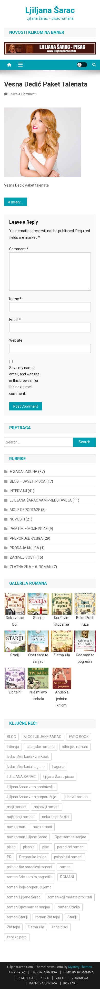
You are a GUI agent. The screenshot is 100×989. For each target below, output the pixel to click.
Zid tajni (13, 927)
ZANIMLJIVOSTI (23, 557)
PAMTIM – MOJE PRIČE (29, 529)
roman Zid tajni (47, 917)
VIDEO (59, 978)
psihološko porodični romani (29, 867)
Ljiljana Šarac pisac (58, 777)
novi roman (16, 827)
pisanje (29, 847)
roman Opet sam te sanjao (28, 907)
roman (65, 867)
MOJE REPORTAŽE (25, 510)
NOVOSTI (17, 519)
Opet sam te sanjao (70, 837)
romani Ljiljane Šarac (23, 897)
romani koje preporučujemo (29, 887)
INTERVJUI (18, 491)
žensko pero (17, 937)
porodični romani (70, 847)
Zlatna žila (35, 927)
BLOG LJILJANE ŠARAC (42, 737)
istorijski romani (75, 747)
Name (15, 299)
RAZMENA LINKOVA (43, 983)
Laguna (58, 767)
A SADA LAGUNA (23, 472)
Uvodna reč (17, 972)
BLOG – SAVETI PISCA (28, 481)
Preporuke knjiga (32, 857)
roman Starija (69, 907)
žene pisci (60, 927)
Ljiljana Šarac (50, 10)
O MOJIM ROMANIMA (78, 972)
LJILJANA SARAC (21, 777)
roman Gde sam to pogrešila (30, 877)
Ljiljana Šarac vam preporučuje (31, 797)
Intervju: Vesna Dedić (19, 202)
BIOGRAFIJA (79, 978)
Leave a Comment (22, 94)
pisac (11, 847)
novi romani (42, 827)
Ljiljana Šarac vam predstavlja (31, 787)
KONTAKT (70, 983)
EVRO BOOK (78, 737)
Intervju (13, 747)
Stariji (72, 917)
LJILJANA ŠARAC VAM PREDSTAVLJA (41, 500)
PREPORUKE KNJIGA (26, 538)
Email (15, 320)
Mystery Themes (80, 967)
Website (15, 340)
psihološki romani (68, 857)
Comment (18, 249)
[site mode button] (82, 64)
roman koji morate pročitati (70, 897)
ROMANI (67, 877)
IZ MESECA (25, 978)
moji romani (16, 807)
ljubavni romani (76, 797)
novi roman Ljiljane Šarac (27, 837)
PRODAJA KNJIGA (24, 548)
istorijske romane (41, 747)
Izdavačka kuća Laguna (26, 767)
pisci (45, 847)
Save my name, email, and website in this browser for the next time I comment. (24, 381)
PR (9, 857)
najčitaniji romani (20, 817)
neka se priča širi (55, 817)
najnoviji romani (46, 807)
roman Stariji (17, 917)
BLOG (11, 737)
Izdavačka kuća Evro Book (28, 757)
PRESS (44, 978)
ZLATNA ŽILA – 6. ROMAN (31, 567)
